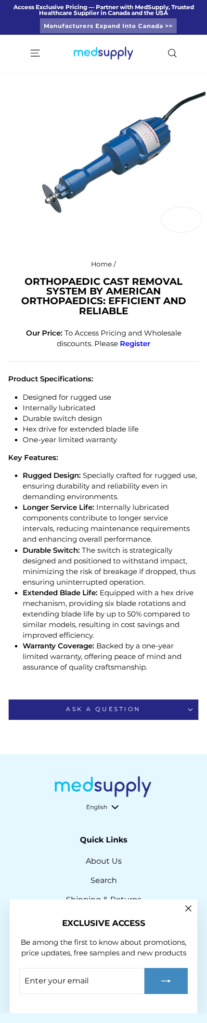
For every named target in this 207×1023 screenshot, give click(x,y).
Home (101, 264)
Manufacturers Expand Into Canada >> (108, 25)
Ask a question (103, 709)
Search (104, 880)
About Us (104, 861)
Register (135, 343)
